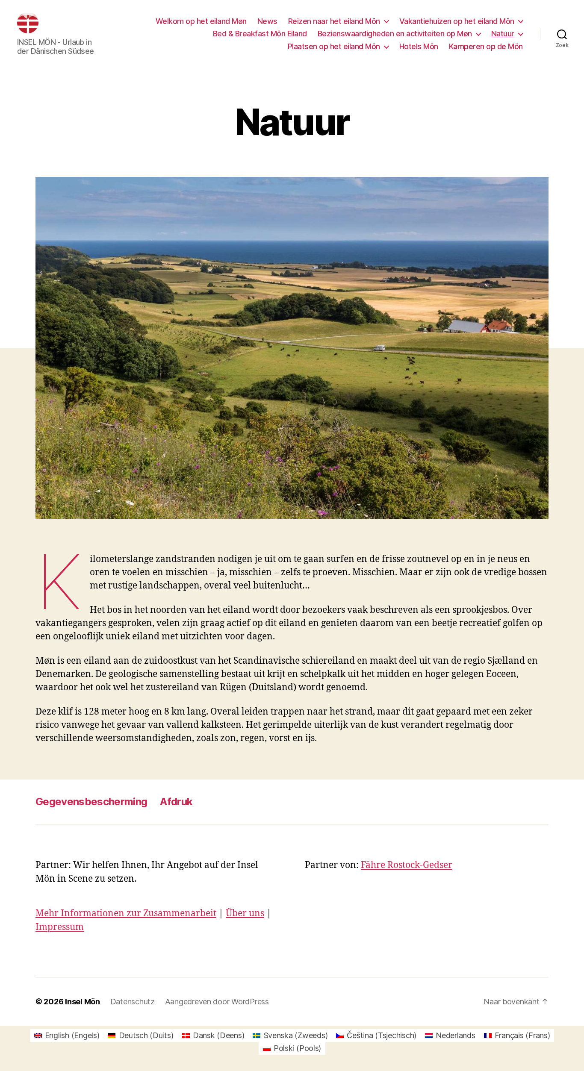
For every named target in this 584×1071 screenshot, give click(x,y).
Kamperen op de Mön (486, 46)
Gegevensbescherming (91, 801)
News (267, 21)
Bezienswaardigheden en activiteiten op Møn (395, 33)
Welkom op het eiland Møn (201, 21)
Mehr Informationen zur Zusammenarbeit (125, 913)
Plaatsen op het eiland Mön (334, 46)
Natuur (502, 33)
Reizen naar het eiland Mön (334, 21)
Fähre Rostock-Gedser (406, 865)
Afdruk (176, 801)
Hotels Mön (418, 46)
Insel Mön (82, 1001)
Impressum (59, 927)
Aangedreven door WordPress (217, 1001)
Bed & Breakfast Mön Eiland (260, 33)
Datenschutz (132, 1001)
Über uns (245, 913)
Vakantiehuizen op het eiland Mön (456, 21)
